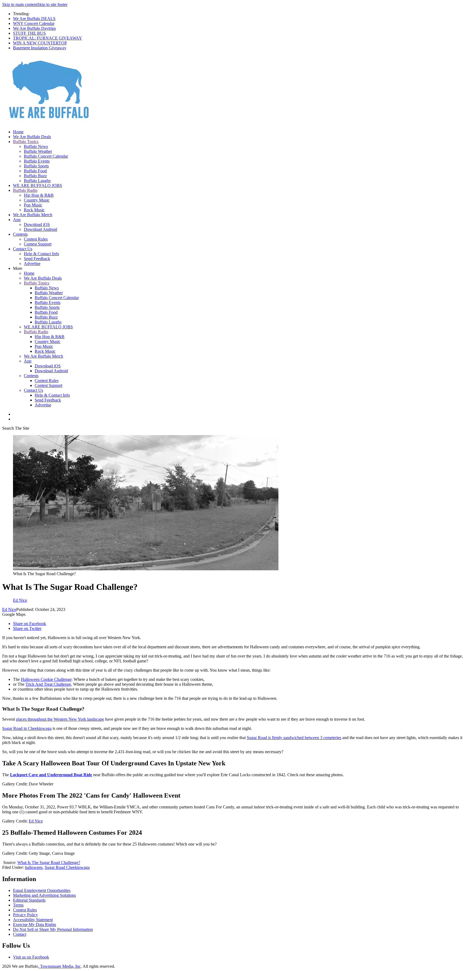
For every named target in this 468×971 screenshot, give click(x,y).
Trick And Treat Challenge (48, 684)
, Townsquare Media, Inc (59, 966)
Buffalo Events (37, 161)
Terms (18, 905)
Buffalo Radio (25, 190)
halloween (34, 867)
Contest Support (37, 244)
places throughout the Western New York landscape (60, 719)
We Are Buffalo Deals (32, 136)
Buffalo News (36, 146)
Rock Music (34, 210)
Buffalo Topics (25, 141)
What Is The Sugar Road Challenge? (48, 862)
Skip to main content (19, 4)
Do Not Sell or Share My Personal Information (53, 929)
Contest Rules (36, 239)
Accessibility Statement (33, 919)
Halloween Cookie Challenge (46, 679)
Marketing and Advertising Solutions (44, 895)
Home (18, 132)
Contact (19, 934)
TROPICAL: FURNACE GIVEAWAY (47, 38)
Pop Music (33, 205)
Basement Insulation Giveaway (39, 48)
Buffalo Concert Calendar (46, 156)
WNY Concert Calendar (33, 23)
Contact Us (22, 249)
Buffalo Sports (36, 166)
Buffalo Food (35, 171)
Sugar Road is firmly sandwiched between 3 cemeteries (294, 737)
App (17, 219)
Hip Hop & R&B (39, 195)
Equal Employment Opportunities (41, 890)
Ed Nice (9, 609)
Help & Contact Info (41, 253)
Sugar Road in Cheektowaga (26, 728)
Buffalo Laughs (37, 180)
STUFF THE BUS (29, 33)
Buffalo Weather (38, 151)
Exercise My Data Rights (34, 924)
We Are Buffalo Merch (32, 214)
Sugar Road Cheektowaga (67, 867)
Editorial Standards (29, 900)
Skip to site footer (52, 4)
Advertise (32, 263)
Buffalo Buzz (35, 175)
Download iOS (37, 224)
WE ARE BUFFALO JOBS (37, 185)
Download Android (40, 229)
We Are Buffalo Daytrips (34, 28)
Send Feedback (37, 258)
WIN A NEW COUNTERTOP (40, 43)
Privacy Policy (25, 914)
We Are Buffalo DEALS (34, 18)
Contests (20, 234)
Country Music (37, 200)
